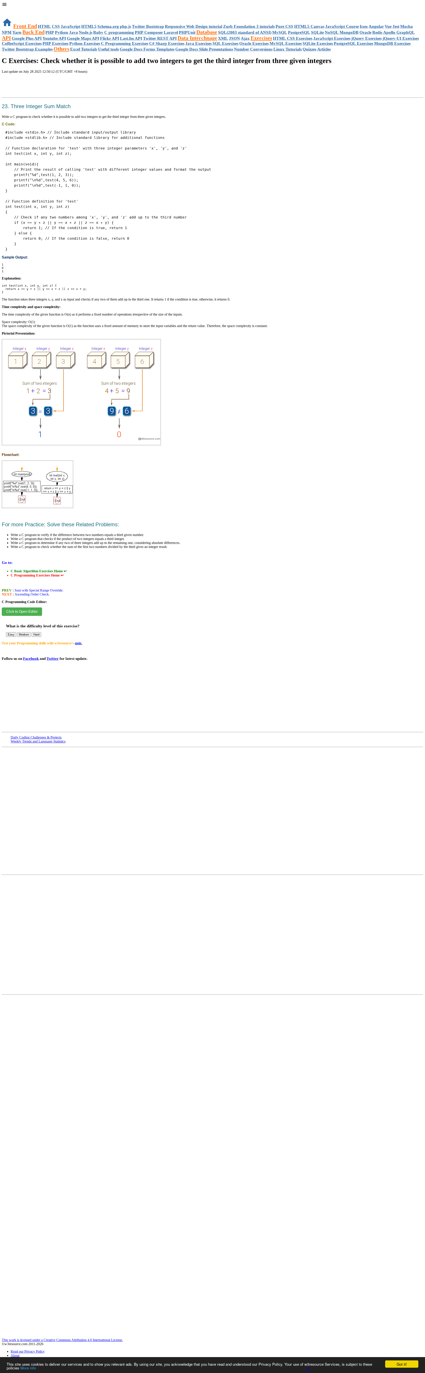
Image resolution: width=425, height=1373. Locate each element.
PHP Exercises (55, 43)
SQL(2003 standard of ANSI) (244, 32)
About (15, 1355)
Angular (376, 26)
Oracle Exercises (254, 43)
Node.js (85, 32)
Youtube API (54, 38)
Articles (324, 49)
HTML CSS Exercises (292, 38)
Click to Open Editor (22, 611)
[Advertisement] (53, 90)
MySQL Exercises (286, 43)
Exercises (261, 38)
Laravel (171, 32)
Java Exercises (198, 43)
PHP (49, 32)
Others (61, 49)
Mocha (406, 26)
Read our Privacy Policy (28, 1351)
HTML (44, 26)
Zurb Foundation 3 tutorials (249, 26)
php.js (125, 26)
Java (73, 32)
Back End (33, 32)
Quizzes (309, 49)
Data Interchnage (197, 38)
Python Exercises (84, 43)
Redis (377, 32)
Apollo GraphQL (399, 32)
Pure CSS (284, 26)
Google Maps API (83, 38)
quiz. (78, 643)
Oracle (365, 32)
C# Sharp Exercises (166, 43)
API (6, 38)
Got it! (402, 1364)
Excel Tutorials (83, 49)
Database (206, 32)
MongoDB (349, 32)
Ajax (245, 38)
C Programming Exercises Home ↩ (37, 575)
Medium (24, 634)
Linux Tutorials (287, 49)
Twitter (52, 659)
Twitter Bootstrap (148, 26)
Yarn (16, 32)
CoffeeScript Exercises (22, 43)
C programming (119, 32)
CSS (56, 26)
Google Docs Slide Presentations (204, 49)
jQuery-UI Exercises (400, 38)
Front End (25, 26)
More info (28, 1368)
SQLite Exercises (318, 43)
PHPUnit (187, 32)
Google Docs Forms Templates (147, 49)
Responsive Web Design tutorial (193, 26)
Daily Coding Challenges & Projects (36, 737)
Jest (395, 26)
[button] (212, 5)
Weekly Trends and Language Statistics (38, 741)
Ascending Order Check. (32, 594)
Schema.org (108, 26)
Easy (11, 634)
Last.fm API (131, 38)
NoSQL (332, 32)
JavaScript (70, 26)
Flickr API (109, 38)
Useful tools (108, 49)
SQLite (317, 32)
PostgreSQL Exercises (353, 43)
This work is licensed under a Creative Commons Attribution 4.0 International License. (62, 1340)
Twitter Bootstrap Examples (27, 49)
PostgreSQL (299, 32)
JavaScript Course (342, 26)
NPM (7, 32)
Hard (36, 634)
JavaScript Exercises (331, 38)
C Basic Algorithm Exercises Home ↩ (39, 571)
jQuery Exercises (366, 38)
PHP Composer (149, 32)
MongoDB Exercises (392, 43)
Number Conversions (253, 49)
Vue (388, 26)
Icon (364, 26)
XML (223, 38)
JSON (234, 38)
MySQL (279, 32)
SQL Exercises (225, 43)
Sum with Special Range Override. (38, 590)
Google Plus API (27, 38)
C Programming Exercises (124, 43)
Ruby (98, 32)
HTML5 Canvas (309, 26)
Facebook (31, 659)
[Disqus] (212, 936)
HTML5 (89, 26)
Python (61, 32)
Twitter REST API (160, 38)
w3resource (10, 10)
